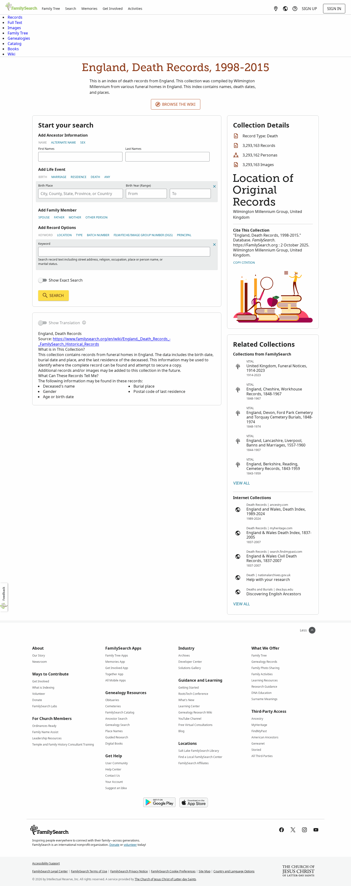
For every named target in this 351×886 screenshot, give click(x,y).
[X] (293, 830)
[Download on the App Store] (193, 802)
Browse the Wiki (178, 104)
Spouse (44, 217)
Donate (37, 700)
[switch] (42, 280)
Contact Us (112, 776)
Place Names (114, 731)
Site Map (204, 871)
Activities (135, 8)
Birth (42, 177)
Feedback (4, 594)
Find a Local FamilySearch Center (200, 757)
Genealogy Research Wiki (195, 712)
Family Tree (51, 8)
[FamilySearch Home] (21, 7)
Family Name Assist (45, 732)
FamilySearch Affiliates (193, 763)
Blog (181, 731)
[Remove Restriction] (214, 244)
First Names (46, 149)
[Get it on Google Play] (159, 802)
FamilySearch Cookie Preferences (173, 871)
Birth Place (45, 186)
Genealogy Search (117, 725)
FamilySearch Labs (44, 706)
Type (79, 235)
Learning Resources (264, 680)
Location (64, 235)
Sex (82, 142)
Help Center (113, 769)
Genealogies (19, 38)
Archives (184, 655)
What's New (186, 700)
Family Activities (262, 674)
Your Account (114, 782)
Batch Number (98, 235)
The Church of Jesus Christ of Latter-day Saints (165, 879)
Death (95, 177)
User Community (116, 763)
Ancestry (257, 719)
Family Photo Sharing (265, 668)
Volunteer (38, 694)
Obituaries (112, 700)
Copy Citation (244, 263)
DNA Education (261, 693)
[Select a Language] (285, 8)
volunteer (130, 845)
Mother (75, 217)
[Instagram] (304, 830)
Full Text (15, 22)
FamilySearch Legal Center (50, 871)
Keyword (45, 235)
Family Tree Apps (116, 655)
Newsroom (39, 662)
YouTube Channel (189, 719)
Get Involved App (116, 668)
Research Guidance (264, 687)
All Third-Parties (262, 756)
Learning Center (189, 706)
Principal (184, 235)
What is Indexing (43, 687)
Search (70, 8)
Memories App (115, 662)
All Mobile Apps (115, 680)
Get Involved (113, 8)
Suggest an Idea (116, 788)
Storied (256, 750)
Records (15, 17)
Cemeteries (113, 706)
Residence (78, 177)
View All (241, 483)
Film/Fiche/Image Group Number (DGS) (143, 235)
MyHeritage (259, 725)
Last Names (133, 149)
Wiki (11, 54)
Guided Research (116, 737)
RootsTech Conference (193, 694)
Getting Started (188, 687)
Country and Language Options (234, 871)
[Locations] (276, 8)
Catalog (14, 43)
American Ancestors (264, 737)
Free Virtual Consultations (195, 725)
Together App (114, 674)
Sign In (334, 8)
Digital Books (114, 743)
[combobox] (80, 193)
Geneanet (258, 743)
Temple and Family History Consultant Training (63, 744)
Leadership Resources (47, 738)
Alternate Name (63, 142)
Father (59, 217)
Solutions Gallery (189, 668)
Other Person (96, 217)
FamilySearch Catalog (119, 712)
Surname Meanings (264, 699)
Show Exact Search (66, 280)
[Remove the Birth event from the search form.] (214, 186)
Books (13, 48)
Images (14, 27)
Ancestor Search (116, 719)
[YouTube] (316, 830)
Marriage (58, 177)
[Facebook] (281, 830)
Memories (89, 8)
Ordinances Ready (44, 726)
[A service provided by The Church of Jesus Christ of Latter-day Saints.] (298, 871)
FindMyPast (259, 731)
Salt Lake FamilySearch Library (198, 751)
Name (42, 142)
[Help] (295, 8)
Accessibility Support (46, 863)
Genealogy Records (264, 662)
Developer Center (190, 662)
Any (107, 177)
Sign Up (309, 8)
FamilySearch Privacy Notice (129, 871)
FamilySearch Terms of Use (89, 871)
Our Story (38, 655)
